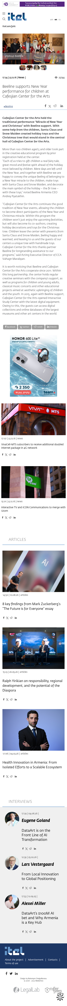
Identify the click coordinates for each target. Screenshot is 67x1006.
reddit (40, 327)
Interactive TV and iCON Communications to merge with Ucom (33, 509)
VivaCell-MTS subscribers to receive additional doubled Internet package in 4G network (32, 446)
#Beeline (8, 106)
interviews (20, 802)
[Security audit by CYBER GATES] (53, 990)
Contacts (53, 960)
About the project (14, 960)
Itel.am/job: (9, 26)
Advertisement (36, 960)
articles (17, 540)
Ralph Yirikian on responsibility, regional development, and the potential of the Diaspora (32, 685)
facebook (11, 327)
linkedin (53, 327)
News (21, 77)
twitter (25, 327)
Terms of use (11, 963)
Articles (24, 595)
